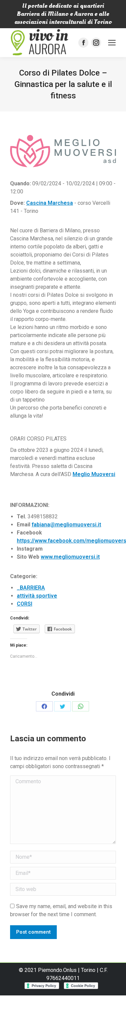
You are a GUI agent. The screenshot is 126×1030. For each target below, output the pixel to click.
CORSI (24, 604)
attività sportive (37, 596)
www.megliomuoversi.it (70, 557)
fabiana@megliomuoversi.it (66, 524)
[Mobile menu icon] (112, 43)
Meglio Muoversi (94, 474)
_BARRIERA (31, 587)
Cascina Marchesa (49, 203)
